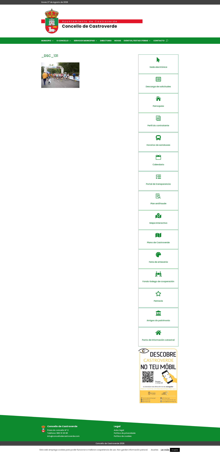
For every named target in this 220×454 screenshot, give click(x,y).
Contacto (158, 41)
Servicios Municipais (84, 41)
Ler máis (165, 449)
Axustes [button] (154, 449)
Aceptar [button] (174, 450)
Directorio (106, 41)
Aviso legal (119, 430)
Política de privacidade (124, 433)
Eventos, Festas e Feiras (136, 41)
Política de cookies (123, 436)
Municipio (46, 41)
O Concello (62, 41)
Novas (117, 41)
